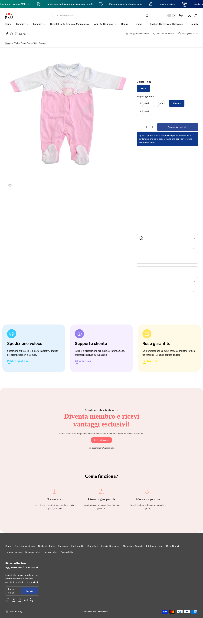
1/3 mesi (160, 103)
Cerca (8, 546)
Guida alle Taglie (46, 546)
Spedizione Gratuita (133, 546)
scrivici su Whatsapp (96, 354)
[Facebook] (7, 34)
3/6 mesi (177, 103)
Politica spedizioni (18, 360)
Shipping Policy (33, 552)
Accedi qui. (109, 448)
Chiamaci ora (83, 360)
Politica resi (149, 360)
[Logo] (9, 15)
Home (7, 43)
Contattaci (92, 546)
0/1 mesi (144, 103)
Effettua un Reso (154, 546)
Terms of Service (13, 552)
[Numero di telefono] (25, 34)
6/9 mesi (144, 111)
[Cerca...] (147, 15)
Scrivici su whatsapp (25, 546)
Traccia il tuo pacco (110, 546)
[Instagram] (11, 34)
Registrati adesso (101, 440)
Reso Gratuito (173, 546)
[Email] (20, 34)
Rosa (143, 88)
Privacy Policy (51, 552)
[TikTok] (16, 34)
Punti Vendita (77, 546)
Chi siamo (63, 546)
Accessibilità (67, 552)
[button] (195, 15)
